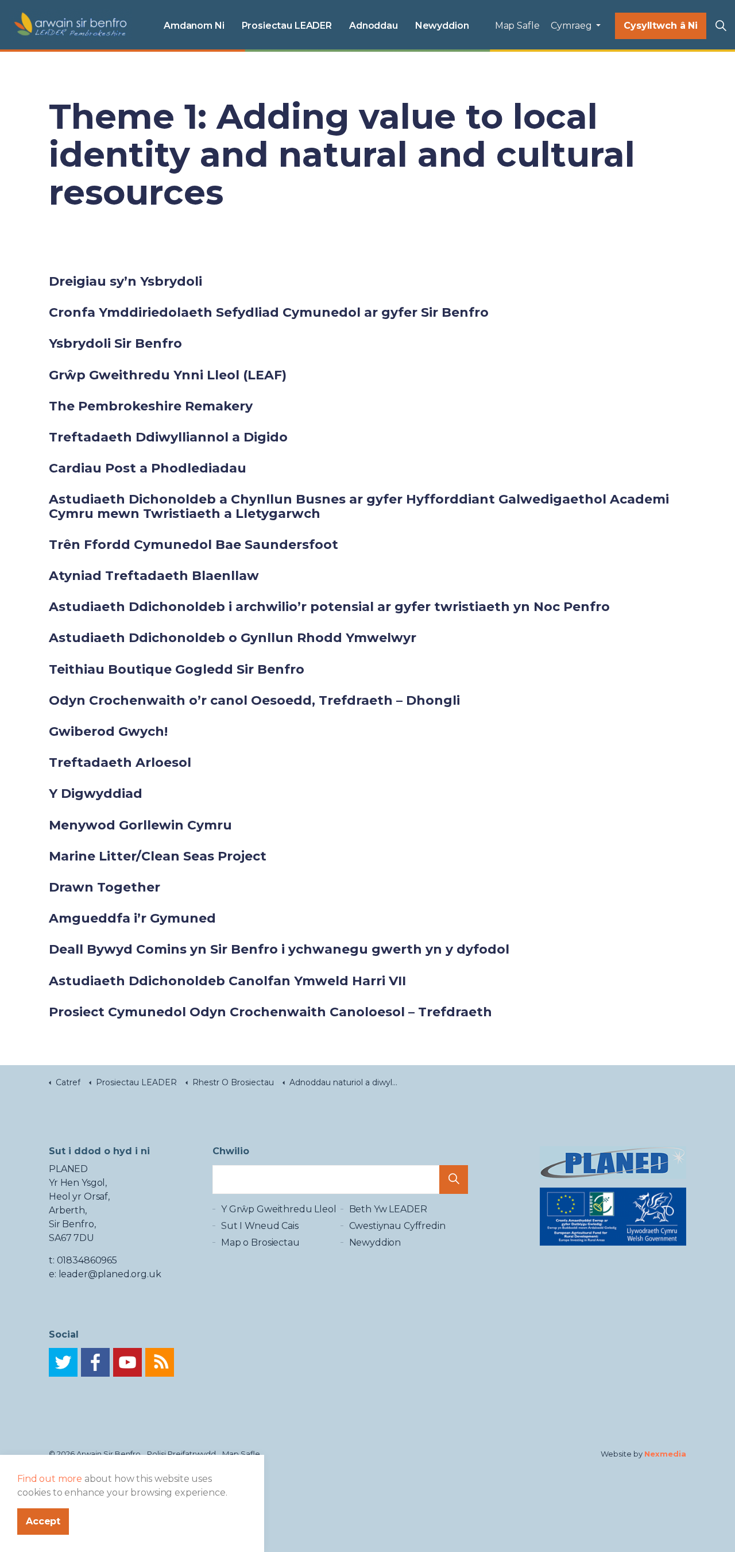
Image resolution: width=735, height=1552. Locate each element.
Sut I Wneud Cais (260, 1225)
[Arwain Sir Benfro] (70, 26)
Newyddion (442, 25)
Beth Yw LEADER (388, 1209)
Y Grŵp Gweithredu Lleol (278, 1209)
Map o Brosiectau (260, 1242)
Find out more (49, 1478)
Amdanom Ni (194, 25)
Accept (43, 1521)
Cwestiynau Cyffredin (397, 1225)
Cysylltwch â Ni (661, 25)
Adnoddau (373, 25)
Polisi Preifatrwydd (181, 1453)
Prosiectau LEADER (287, 25)
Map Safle (517, 25)
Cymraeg (572, 25)
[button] (453, 1179)
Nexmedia (665, 1453)
